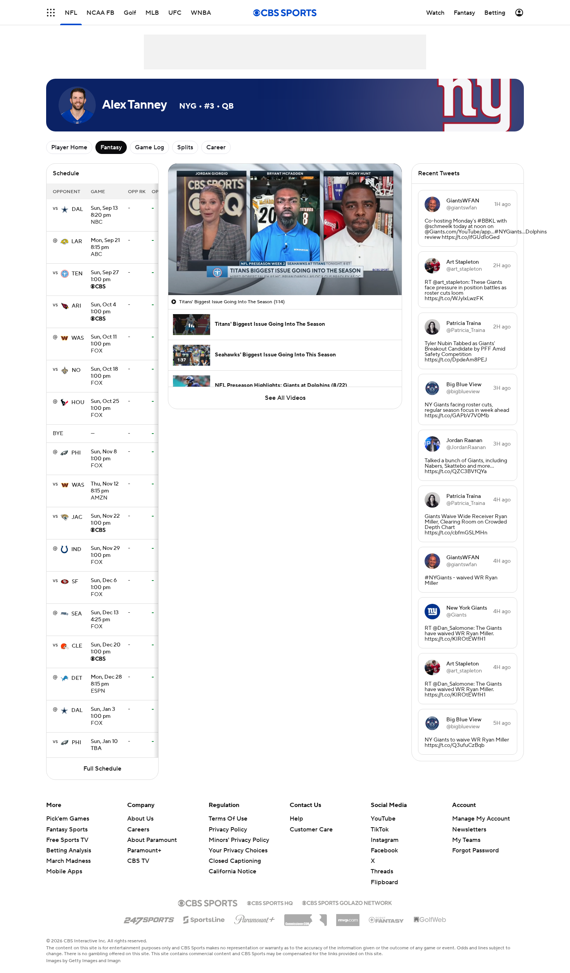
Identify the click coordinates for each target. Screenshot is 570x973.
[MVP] (347, 917)
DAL (77, 209)
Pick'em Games (67, 819)
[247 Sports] (149, 918)
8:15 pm (105, 244)
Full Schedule (102, 769)
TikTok (380, 829)
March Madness (68, 861)
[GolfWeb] (430, 920)
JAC (77, 517)
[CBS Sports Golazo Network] (347, 902)
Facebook (384, 850)
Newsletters (469, 829)
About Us (140, 819)
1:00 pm (105, 276)
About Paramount (152, 840)
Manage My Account (481, 819)
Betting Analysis (68, 850)
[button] (50, 12)
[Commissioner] (305, 917)
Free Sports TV (67, 840)
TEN (77, 273)
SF (75, 581)
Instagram (385, 840)
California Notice (232, 871)
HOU (78, 402)
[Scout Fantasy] (386, 919)
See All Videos (285, 398)
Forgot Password (475, 850)
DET (76, 678)
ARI (76, 305)
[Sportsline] (204, 919)
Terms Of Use (228, 819)
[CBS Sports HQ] (270, 902)
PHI (76, 452)
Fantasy (111, 147)
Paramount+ (144, 850)
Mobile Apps (64, 871)
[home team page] (65, 209)
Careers (138, 829)
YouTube (383, 819)
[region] (285, 229)
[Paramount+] (254, 918)
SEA (76, 613)
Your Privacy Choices (238, 850)
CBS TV (138, 861)
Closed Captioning (235, 861)
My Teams (466, 840)
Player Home (69, 147)
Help (296, 819)
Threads (382, 871)
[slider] (285, 272)
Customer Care (311, 829)
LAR (76, 241)
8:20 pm (104, 212)
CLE (77, 646)
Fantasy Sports (67, 829)
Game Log (149, 147)
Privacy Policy (228, 829)
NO (76, 370)
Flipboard (384, 882)
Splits (185, 147)
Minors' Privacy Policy (239, 840)
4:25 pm (105, 616)
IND (76, 549)
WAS (77, 338)
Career (216, 147)
